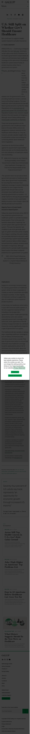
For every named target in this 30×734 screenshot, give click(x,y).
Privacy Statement (19, 368)
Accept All (15, 372)
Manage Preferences (15, 375)
